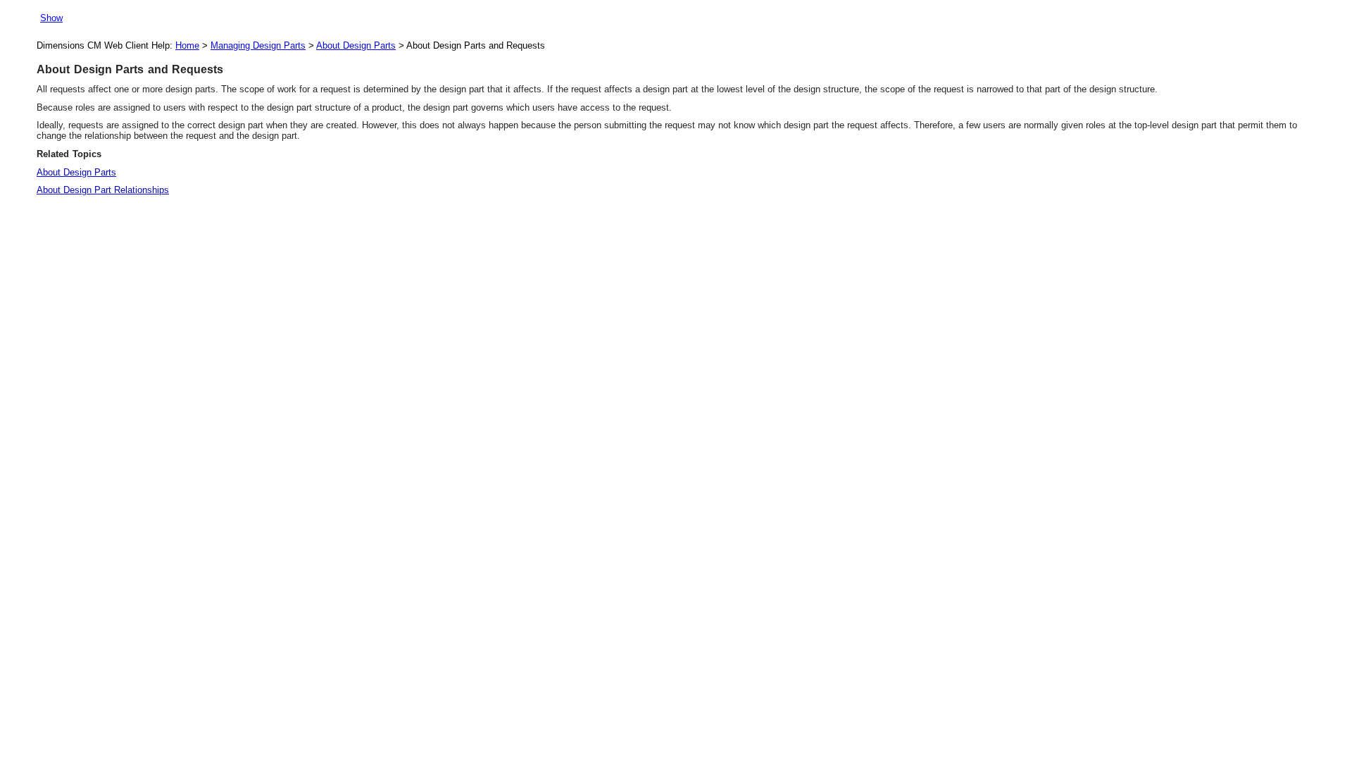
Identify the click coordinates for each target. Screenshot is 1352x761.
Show (51, 18)
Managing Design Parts (258, 45)
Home (187, 45)
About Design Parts (356, 45)
